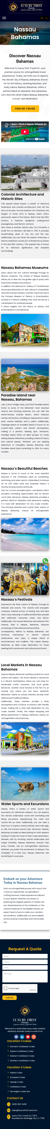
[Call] (45, 568)
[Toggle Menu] (4, 18)
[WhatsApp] (45, 561)
